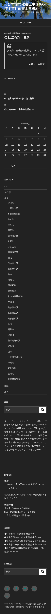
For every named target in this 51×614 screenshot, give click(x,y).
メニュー (27, 22)
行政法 (11, 362)
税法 (10, 351)
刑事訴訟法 (13, 252)
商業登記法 (13, 269)
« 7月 (12, 166)
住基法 (11, 225)
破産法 (11, 346)
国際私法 (12, 285)
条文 (15, 78)
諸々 (6, 391)
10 (6, 144)
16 (44, 144)
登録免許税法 (14, 340)
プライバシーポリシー (14, 604)
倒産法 (11, 230)
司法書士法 (13, 263)
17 (6, 150)
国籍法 (11, 280)
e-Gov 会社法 (37, 64)
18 (12, 150)
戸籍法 (11, 302)
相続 (6, 386)
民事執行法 (13, 313)
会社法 (10, 78)
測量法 (11, 329)
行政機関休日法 (15, 357)
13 (25, 144)
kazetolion (26, 33)
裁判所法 (12, 368)
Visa (6, 186)
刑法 (10, 258)
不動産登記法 (14, 214)
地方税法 (12, 291)
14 (32, 144)
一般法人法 (13, 208)
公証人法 (12, 247)
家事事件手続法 (15, 296)
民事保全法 (13, 307)
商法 (10, 274)
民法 (10, 324)
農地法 (11, 373)
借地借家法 (13, 235)
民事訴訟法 (13, 318)
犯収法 (11, 335)
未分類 (7, 192)
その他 (11, 202)
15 (38, 144)
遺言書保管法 (14, 379)
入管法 (11, 241)
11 (12, 144)
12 (19, 144)
